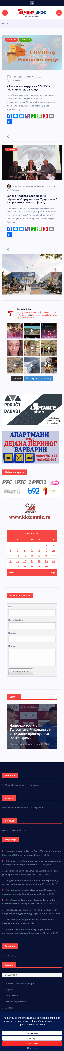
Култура (11, 149)
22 (39, 561)
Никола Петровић (18, 744)
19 (17, 561)
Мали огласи (12, 995)
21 (32, 561)
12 (18, 556)
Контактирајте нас (20, 671)
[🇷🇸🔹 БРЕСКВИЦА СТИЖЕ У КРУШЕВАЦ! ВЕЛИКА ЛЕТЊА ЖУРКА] (15, 348)
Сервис (10, 989)
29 (39, 566)
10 (53, 550)
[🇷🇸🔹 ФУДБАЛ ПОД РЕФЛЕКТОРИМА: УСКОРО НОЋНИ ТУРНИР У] (49, 331)
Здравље (25, 40)
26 (17, 566)
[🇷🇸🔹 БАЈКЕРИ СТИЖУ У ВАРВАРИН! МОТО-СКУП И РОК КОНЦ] (32, 331)
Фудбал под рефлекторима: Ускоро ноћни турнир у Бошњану (30, 733)
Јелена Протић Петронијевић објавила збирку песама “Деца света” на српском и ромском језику (32, 199)
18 (10, 561)
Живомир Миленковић (24, 186)
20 (24, 561)
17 (53, 556)
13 (25, 556)
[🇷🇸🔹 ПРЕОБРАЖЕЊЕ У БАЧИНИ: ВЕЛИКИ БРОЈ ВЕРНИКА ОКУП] (15, 331)
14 (32, 556)
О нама (9, 1008)
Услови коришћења (16, 1001)
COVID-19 (11, 40)
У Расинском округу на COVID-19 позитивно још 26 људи (28, 88)
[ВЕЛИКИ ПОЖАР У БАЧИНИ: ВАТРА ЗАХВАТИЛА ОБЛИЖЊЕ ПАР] (32, 365)
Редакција (17, 77)
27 (25, 566)
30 (46, 566)
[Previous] (50, 696)
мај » (53, 572)
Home (5, 23)
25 (10, 566)
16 (46, 556)
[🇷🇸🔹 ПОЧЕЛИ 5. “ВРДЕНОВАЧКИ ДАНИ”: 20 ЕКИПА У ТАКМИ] (32, 348)
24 (53, 561)
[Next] (55, 696)
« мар (11, 572)
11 (10, 556)
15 (39, 556)
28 (32, 566)
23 (46, 561)
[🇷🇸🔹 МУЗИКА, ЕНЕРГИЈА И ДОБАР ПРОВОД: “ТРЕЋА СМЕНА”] (49, 365)
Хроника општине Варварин (20, 983)
